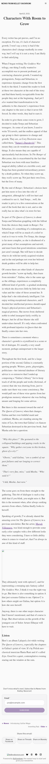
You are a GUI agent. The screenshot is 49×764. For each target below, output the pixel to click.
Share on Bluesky (40, 739)
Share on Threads (25, 739)
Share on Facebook (9, 740)
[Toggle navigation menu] (46, 3)
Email (7, 698)
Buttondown (18, 759)
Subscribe (24, 710)
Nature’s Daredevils (24, 142)
